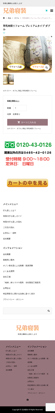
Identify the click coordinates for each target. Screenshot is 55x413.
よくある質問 (8, 271)
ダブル (15, 90)
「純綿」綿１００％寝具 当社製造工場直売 (21, 282)
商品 (19, 90)
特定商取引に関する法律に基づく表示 (19, 293)
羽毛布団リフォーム (29, 90)
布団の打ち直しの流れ (12, 221)
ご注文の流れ (8, 227)
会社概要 (7, 238)
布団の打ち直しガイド (12, 216)
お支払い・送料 (9, 233)
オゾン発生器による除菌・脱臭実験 (18, 265)
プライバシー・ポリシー (13, 299)
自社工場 (7, 276)
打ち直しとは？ (9, 210)
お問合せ (7, 288)
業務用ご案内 (8, 260)
